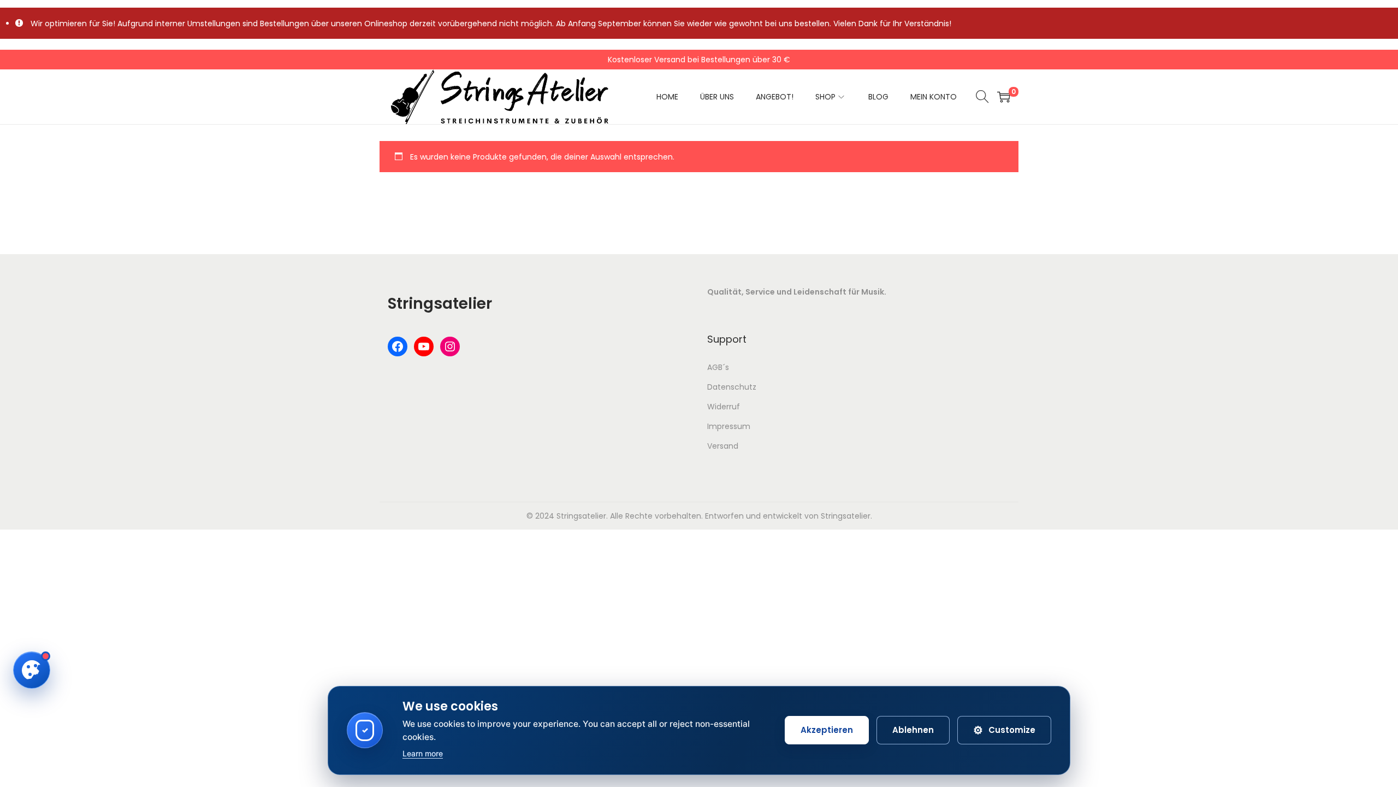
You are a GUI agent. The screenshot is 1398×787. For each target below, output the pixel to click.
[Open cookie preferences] (31, 670)
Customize (1004, 730)
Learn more (422, 753)
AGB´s (718, 367)
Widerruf (723, 406)
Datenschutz (731, 386)
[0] (1003, 96)
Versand (722, 446)
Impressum (728, 426)
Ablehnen (913, 730)
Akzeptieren (827, 730)
